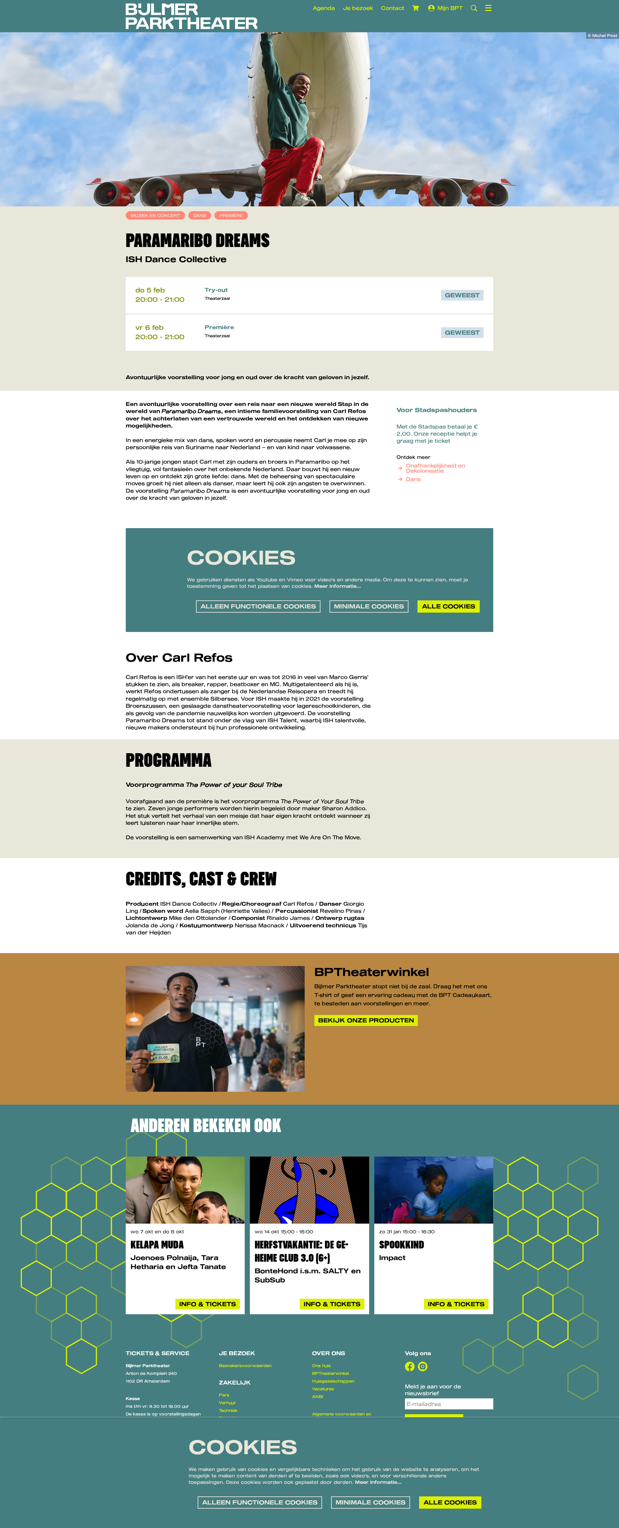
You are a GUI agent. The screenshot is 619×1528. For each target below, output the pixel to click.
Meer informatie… (337, 586)
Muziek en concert (155, 215)
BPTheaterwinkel (330, 1373)
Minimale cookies (369, 606)
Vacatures (323, 1388)
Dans (199, 215)
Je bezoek (358, 8)
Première (231, 215)
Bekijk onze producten (366, 1020)
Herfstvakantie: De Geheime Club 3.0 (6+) (301, 1251)
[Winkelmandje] (416, 8)
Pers (224, 1395)
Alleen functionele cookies (258, 606)
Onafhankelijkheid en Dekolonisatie (435, 468)
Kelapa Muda (157, 1244)
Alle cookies (448, 606)
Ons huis (321, 1365)
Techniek (228, 1410)
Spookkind (401, 1244)
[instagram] (422, 1366)
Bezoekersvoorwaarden (245, 1365)
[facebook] (410, 1366)
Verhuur (227, 1402)
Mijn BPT (450, 8)
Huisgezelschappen (333, 1381)
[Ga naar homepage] (192, 16)
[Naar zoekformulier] (474, 8)
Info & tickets (207, 1303)
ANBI (317, 1396)
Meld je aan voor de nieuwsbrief (433, 1389)
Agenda (324, 8)
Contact (392, 8)
